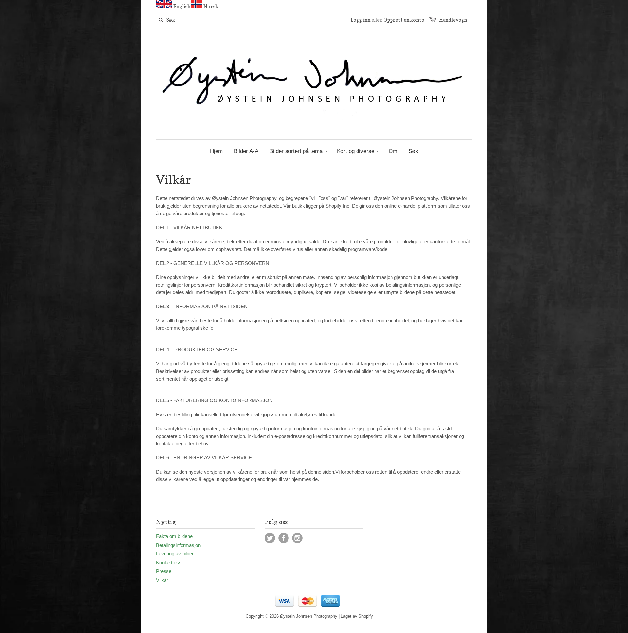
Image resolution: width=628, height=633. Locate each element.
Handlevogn (453, 20)
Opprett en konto (403, 20)
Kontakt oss (169, 562)
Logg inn (360, 20)
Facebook (283, 538)
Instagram (297, 538)
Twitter (270, 538)
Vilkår (162, 580)
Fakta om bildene (174, 536)
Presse (163, 571)
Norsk (210, 6)
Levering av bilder (175, 553)
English (181, 6)
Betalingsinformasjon (178, 545)
